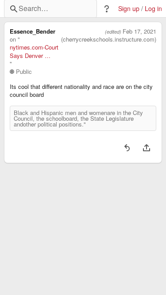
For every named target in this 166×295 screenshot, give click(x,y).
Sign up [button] (128, 8)
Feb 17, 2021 (139, 31)
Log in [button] (153, 8)
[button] (106, 9)
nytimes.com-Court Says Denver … (34, 51)
